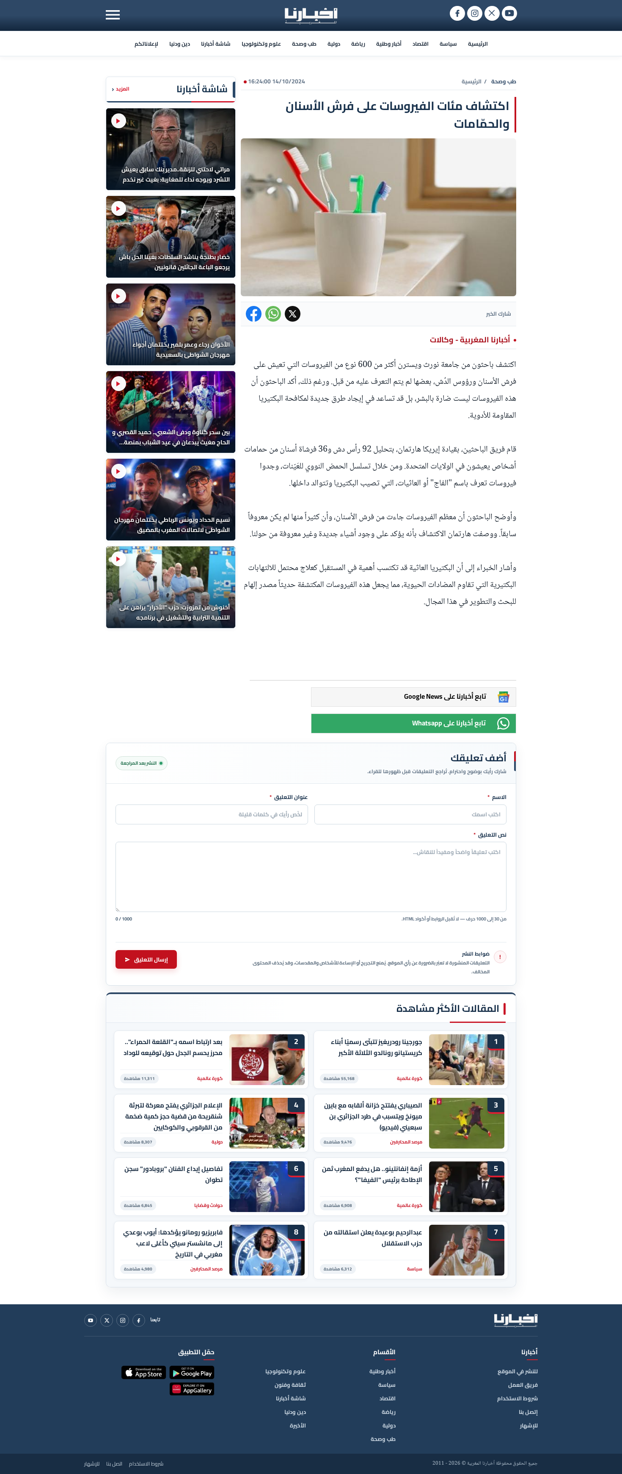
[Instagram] (122, 1320)
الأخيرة (298, 1425)
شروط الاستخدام (517, 1398)
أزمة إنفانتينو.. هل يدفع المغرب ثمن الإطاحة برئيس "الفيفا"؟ (372, 1174)
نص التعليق (489, 835)
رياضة (358, 44)
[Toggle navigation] (113, 15)
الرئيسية (478, 44)
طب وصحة (304, 44)
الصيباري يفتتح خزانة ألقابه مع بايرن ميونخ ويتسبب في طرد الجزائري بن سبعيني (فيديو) (373, 1116)
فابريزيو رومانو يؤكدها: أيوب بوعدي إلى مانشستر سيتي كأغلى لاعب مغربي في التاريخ (173, 1243)
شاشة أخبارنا (216, 44)
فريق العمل (523, 1385)
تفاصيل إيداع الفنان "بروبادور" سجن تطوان (173, 1174)
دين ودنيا (179, 44)
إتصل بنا (528, 1412)
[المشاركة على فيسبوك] (253, 314)
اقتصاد (421, 44)
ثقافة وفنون (290, 1385)
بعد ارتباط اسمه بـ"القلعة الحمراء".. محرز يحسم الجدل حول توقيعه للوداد (173, 1047)
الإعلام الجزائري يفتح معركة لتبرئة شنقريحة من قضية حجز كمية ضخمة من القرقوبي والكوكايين (174, 1116)
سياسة (448, 44)
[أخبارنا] (516, 1320)
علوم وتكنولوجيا (261, 44)
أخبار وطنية (389, 44)
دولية (334, 44)
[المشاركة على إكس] (292, 314)
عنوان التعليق (289, 797)
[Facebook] (138, 1320)
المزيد (120, 89)
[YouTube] (90, 1320)
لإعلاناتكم (146, 44)
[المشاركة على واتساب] (273, 314)
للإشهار (529, 1425)
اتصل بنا (114, 1464)
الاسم (496, 797)
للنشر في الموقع (518, 1371)
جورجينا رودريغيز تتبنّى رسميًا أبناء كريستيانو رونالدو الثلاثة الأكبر (376, 1047)
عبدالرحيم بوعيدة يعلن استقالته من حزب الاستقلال (373, 1238)
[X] (106, 1320)
